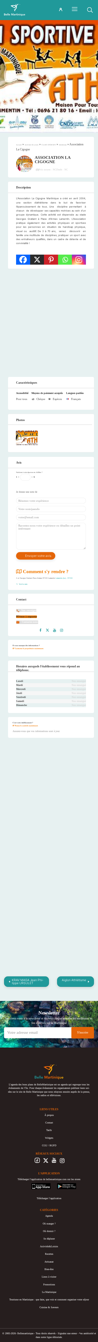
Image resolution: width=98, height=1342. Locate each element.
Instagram (62, 1162)
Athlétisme (63, 145)
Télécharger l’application (49, 1198)
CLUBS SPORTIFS (48, 145)
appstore (35, 1184)
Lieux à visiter (49, 1276)
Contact (49, 1122)
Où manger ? (49, 1223)
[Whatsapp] (65, 260)
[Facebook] (23, 260)
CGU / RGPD (49, 1145)
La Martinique (49, 1292)
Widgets (49, 1138)
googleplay (62, 1184)
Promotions (49, 1284)
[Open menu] (74, 9)
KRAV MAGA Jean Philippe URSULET (27, 981)
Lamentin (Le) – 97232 (64, 578)
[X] (37, 260)
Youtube (54, 1162)
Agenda (49, 1215)
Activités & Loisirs (31, 145)
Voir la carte (22, 584)
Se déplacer (49, 1238)
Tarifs (49, 1130)
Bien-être (49, 1269)
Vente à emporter (27, 616)
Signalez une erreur (67, 1333)
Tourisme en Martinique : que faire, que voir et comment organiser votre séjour (49, 1299)
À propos (49, 1115)
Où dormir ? (49, 1231)
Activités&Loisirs (49, 1246)
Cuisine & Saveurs (49, 1307)
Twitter (45, 1162)
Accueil (19, 145)
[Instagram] (79, 260)
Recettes (49, 1254)
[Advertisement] (49, 323)
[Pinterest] (51, 260)
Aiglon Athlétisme (74, 980)
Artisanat (49, 1261)
